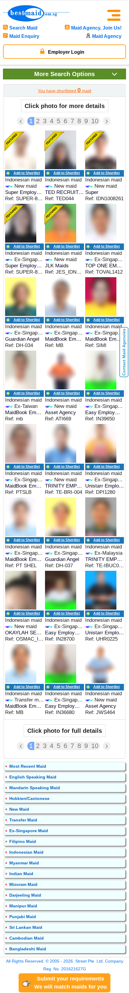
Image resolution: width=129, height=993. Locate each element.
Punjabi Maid (22, 916)
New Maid (19, 809)
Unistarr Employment (104, 486)
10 (94, 121)
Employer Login (65, 52)
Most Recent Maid (27, 766)
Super (91, 192)
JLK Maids (57, 266)
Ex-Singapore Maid (28, 830)
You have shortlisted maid (64, 90)
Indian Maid (21, 873)
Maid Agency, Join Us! (96, 27)
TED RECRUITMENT (64, 192)
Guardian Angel (22, 339)
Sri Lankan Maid (25, 927)
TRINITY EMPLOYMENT (64, 486)
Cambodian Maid (26, 938)
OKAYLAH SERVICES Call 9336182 (24, 633)
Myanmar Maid (24, 863)
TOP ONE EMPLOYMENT (104, 266)
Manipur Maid (23, 905)
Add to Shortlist (27, 173)
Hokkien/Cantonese (29, 798)
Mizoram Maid (23, 884)
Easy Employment (104, 412)
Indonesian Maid (26, 852)
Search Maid (23, 27)
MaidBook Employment (64, 339)
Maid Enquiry (24, 36)
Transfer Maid (23, 820)
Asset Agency (60, 412)
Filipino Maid (22, 841)
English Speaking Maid (32, 777)
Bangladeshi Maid (27, 948)
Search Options (64, 74)
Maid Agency (107, 36)
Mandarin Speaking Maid (34, 787)
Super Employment (24, 192)
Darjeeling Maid (25, 895)
